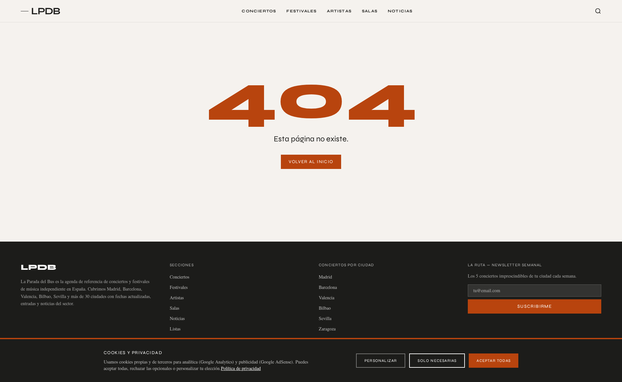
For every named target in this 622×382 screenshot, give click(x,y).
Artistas (339, 11)
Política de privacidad (241, 368)
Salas (369, 11)
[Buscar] (598, 11)
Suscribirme (534, 306)
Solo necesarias (437, 360)
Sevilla (325, 318)
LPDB (38, 267)
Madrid (325, 277)
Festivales (301, 11)
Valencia (326, 297)
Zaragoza (327, 329)
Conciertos (259, 11)
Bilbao (325, 308)
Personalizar (380, 360)
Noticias (400, 11)
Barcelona (328, 287)
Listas (175, 329)
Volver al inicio (311, 161)
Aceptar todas (494, 360)
